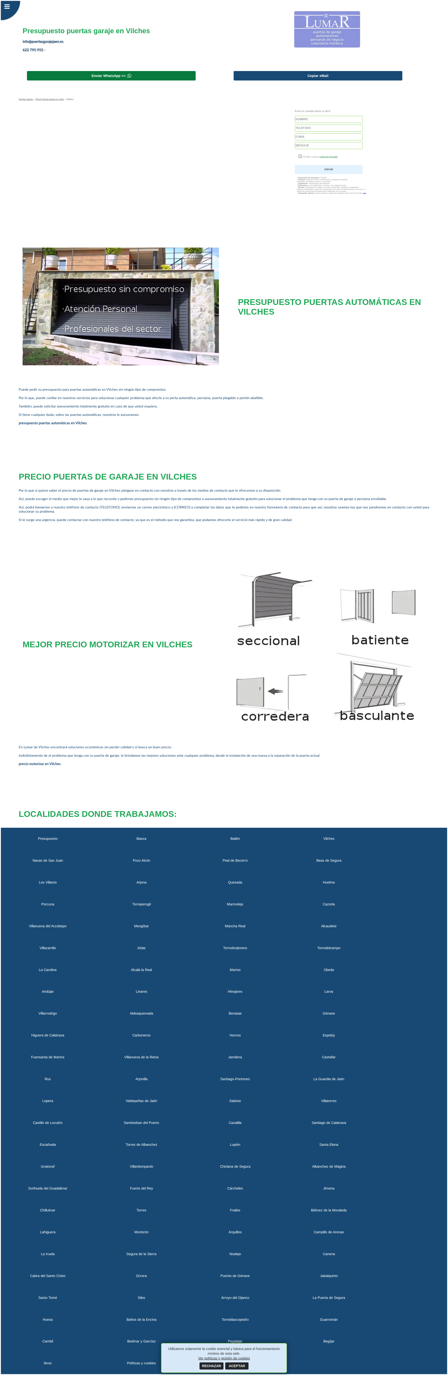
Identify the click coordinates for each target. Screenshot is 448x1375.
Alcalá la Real (141, 970)
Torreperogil (141, 904)
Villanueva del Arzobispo (47, 926)
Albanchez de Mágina (329, 1166)
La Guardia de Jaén (328, 1079)
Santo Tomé (47, 1298)
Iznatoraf (48, 1166)
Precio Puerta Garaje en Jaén (49, 99)
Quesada (235, 882)
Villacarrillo (48, 948)
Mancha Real (235, 926)
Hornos (235, 1035)
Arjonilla (141, 1079)
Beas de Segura (328, 860)
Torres (141, 1210)
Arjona (141, 882)
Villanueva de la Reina (141, 1057)
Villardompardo (141, 1166)
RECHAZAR (211, 1366)
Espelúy (329, 1035)
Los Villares (48, 882)
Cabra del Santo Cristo (47, 1276)
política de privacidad (328, 157)
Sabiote (235, 1101)
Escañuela (48, 1145)
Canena (329, 1254)
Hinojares (235, 991)
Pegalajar (235, 1341)
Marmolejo (235, 904)
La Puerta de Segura (329, 1298)
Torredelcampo (328, 948)
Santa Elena (328, 1145)
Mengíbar (141, 926)
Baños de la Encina (141, 1319)
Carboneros (141, 1035)
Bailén (235, 839)
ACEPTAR (237, 1366)
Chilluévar (47, 1210)
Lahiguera (47, 1232)
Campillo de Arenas (329, 1232)
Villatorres (329, 1101)
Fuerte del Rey (141, 1188)
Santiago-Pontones (235, 1079)
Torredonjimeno (235, 948)
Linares (141, 991)
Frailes (235, 1210)
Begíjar (328, 1341)
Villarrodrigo (47, 1013)
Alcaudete (329, 926)
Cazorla (329, 904)
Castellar (329, 1057)
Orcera (141, 1276)
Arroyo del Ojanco (235, 1298)
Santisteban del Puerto (141, 1123)
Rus (48, 1079)
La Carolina (48, 970)
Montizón (141, 1232)
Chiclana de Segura (235, 1166)
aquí (364, 193)
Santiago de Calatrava (329, 1123)
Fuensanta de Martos (47, 1057)
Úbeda (329, 970)
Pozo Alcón (141, 860)
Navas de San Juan (48, 860)
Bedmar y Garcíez (141, 1341)
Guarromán (329, 1319)
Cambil (47, 1341)
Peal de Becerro (235, 860)
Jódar (141, 948)
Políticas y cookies (141, 1363)
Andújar (48, 991)
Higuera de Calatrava (47, 1035)
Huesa (48, 1319)
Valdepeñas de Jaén (141, 1101)
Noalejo (235, 1254)
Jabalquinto (329, 1276)
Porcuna (47, 904)
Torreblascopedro (235, 1319)
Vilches (328, 839)
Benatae (235, 1013)
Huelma (329, 882)
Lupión (235, 1145)
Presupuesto (48, 839)
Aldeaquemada (141, 1013)
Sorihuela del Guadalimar (47, 1188)
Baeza (141, 839)
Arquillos (235, 1232)
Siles (141, 1298)
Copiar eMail (317, 76)
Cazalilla (235, 1123)
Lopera (47, 1101)
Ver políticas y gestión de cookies (224, 1358)
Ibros (48, 1363)
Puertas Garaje (26, 99)
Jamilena (235, 1057)
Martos (235, 970)
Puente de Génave (235, 1276)
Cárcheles (235, 1188)
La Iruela (48, 1254)
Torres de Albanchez (141, 1145)
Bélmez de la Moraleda (329, 1210)
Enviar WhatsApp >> (109, 76)
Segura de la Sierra (141, 1254)
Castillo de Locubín (47, 1123)
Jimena (328, 1188)
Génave (329, 1013)
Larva (328, 991)
